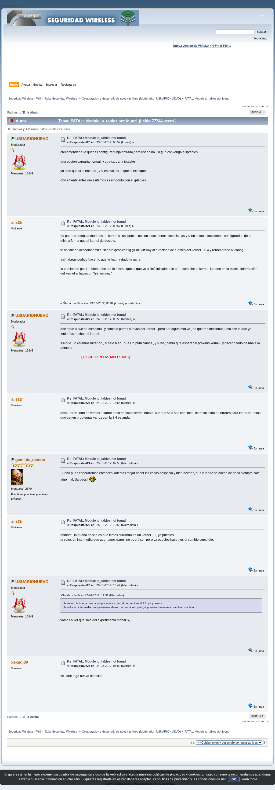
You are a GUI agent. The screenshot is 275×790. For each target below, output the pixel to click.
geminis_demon (30, 459)
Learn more (248, 779)
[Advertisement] (137, 70)
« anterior (248, 106)
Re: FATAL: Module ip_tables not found (96, 138)
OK (233, 779)
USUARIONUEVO (168, 98)
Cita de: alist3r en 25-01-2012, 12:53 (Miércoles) (92, 595)
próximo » (261, 106)
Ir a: (192, 742)
